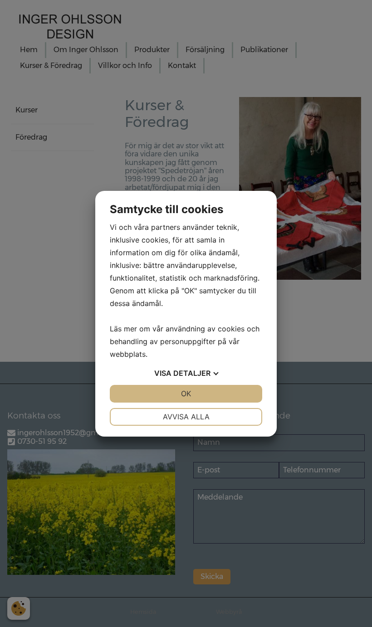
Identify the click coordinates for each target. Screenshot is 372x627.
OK (186, 393)
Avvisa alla (186, 416)
